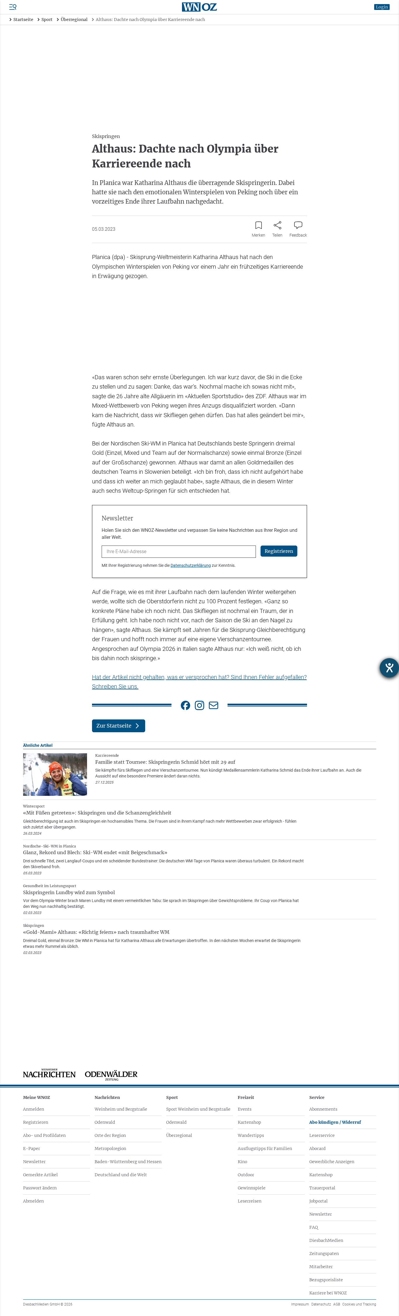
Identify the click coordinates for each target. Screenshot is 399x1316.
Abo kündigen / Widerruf (335, 1122)
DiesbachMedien (326, 1240)
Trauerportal (322, 1188)
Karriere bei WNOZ (328, 1293)
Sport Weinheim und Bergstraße (198, 1109)
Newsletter (34, 1161)
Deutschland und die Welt (121, 1174)
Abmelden (33, 1201)
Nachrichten (107, 1097)
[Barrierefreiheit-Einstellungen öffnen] (389, 667)
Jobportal (318, 1201)
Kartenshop (249, 1122)
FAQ (313, 1227)
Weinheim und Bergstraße (121, 1109)
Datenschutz (321, 1304)
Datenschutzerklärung (191, 565)
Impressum (300, 1304)
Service (317, 1097)
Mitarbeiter (321, 1266)
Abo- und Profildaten (44, 1135)
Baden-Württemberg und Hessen (128, 1161)
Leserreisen (249, 1201)
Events (244, 1109)
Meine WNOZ (36, 1097)
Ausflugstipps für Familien (265, 1148)
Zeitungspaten (324, 1253)
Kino (242, 1161)
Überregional (179, 1135)
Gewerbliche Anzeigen (331, 1161)
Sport (172, 1097)
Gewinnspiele (252, 1188)
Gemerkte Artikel (40, 1174)
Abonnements (323, 1109)
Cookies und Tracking (359, 1304)
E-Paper (31, 1148)
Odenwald (105, 1122)
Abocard (317, 1148)
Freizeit (246, 1097)
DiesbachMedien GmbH (47, 1304)
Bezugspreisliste (326, 1279)
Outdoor (246, 1174)
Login (382, 7)
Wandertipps (251, 1135)
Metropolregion (110, 1148)
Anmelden (33, 1109)
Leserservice (322, 1135)
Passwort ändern (40, 1188)
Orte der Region (110, 1135)
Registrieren (35, 1122)
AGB (336, 1304)
